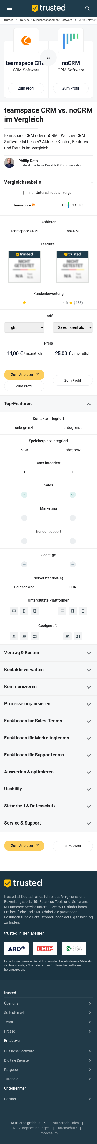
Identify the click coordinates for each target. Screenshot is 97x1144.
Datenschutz (67, 1128)
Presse (9, 1031)
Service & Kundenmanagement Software (46, 20)
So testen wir (14, 1013)
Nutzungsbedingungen (31, 1128)
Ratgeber (11, 1070)
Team (8, 1022)
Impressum (49, 1133)
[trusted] (48, 8)
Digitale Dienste (16, 1060)
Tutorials (11, 1079)
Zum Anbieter (22, 375)
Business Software (19, 1051)
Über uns (11, 1003)
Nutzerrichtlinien (66, 1123)
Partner (10, 1099)
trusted (8, 20)
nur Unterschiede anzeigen (51, 192)
